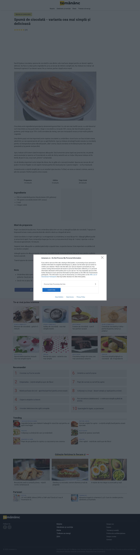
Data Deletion (59, 297)
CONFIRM (51, 290)
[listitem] (70, 284)
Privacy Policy (81, 297)
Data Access (70, 297)
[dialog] (70, 277)
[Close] (103, 258)
